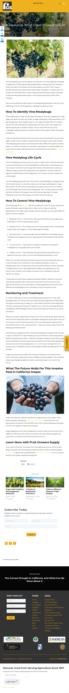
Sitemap (48, 631)
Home (34, 600)
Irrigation (35, 607)
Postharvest (36, 613)
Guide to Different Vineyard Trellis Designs (53, 491)
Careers (35, 628)
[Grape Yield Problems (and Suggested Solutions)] (15, 482)
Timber (34, 615)
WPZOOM (62, 659)
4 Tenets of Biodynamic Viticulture (31, 491)
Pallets (34, 610)
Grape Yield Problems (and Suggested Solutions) (15, 491)
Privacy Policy (50, 600)
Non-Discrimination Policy (54, 623)
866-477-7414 (38, 3)
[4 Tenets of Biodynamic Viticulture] (35, 482)
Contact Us (36, 620)
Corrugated (36, 605)
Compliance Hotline (52, 626)
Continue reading (8, 687)
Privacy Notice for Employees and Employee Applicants (54, 607)
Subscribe (11, 682)
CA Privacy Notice (51, 602)
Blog (34, 623)
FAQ (33, 626)
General (6, 33)
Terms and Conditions (52, 628)
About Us (35, 618)
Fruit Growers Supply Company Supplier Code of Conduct (53, 615)
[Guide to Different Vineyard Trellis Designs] (55, 482)
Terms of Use (49, 620)
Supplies (35, 602)
